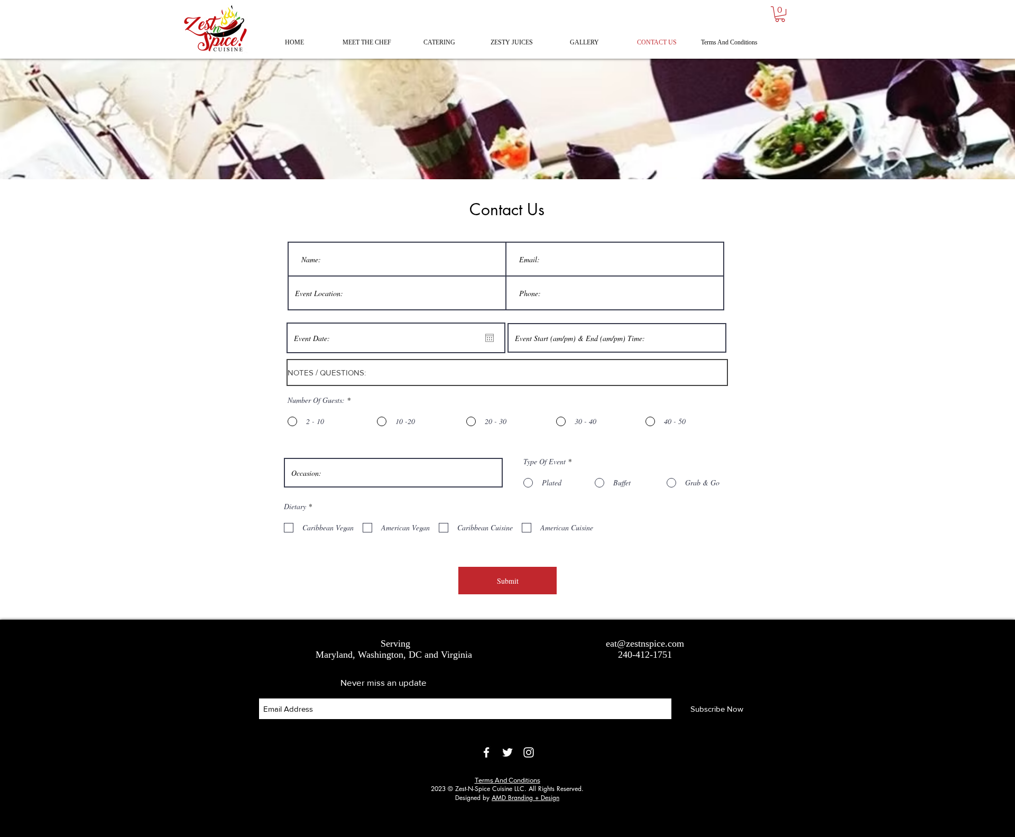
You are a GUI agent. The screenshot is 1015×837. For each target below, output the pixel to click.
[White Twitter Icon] (507, 752)
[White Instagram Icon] (529, 752)
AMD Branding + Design (525, 797)
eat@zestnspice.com (645, 643)
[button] (780, 14)
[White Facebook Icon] (486, 752)
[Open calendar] (489, 338)
